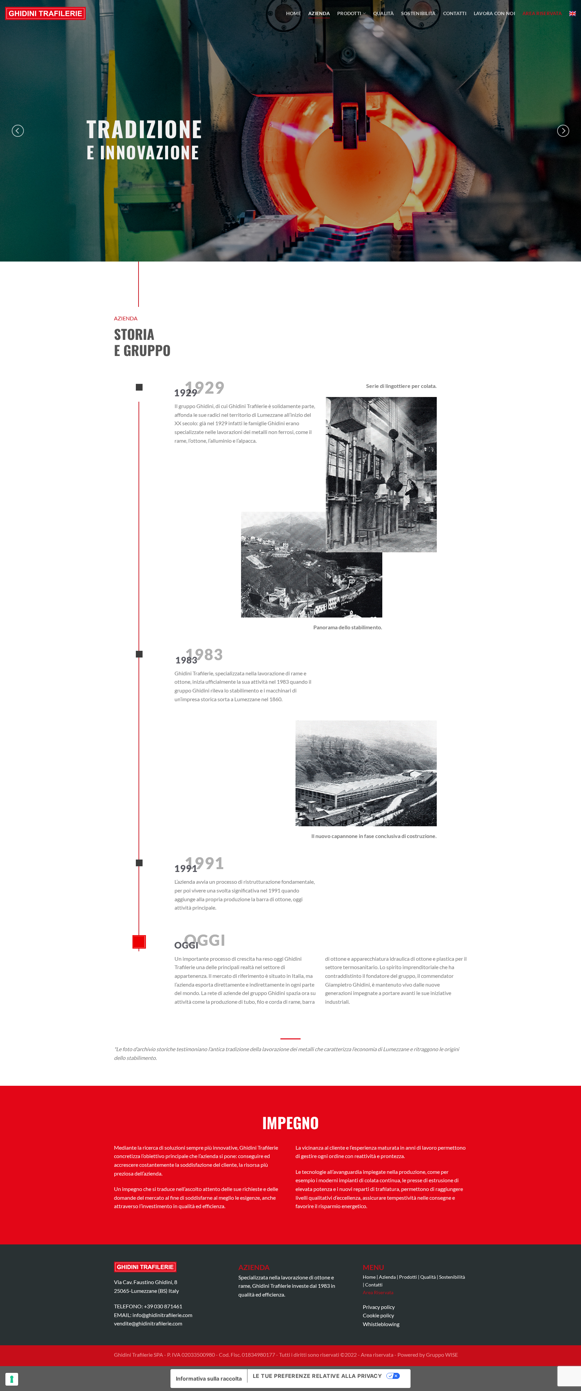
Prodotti (349, 13)
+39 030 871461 (163, 1306)
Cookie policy (378, 1315)
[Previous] (18, 131)
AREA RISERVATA (542, 13)
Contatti (454, 13)
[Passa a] (572, 13)
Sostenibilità (418, 13)
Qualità (383, 13)
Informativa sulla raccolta (209, 1378)
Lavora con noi (494, 13)
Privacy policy (379, 1307)
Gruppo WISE (442, 1354)
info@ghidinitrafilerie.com (162, 1315)
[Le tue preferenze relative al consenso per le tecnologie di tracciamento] (11, 1379)
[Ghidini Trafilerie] (45, 14)
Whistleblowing (381, 1324)
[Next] (563, 131)
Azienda (319, 13)
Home (293, 13)
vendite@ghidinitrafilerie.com (148, 1323)
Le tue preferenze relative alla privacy (317, 1376)
